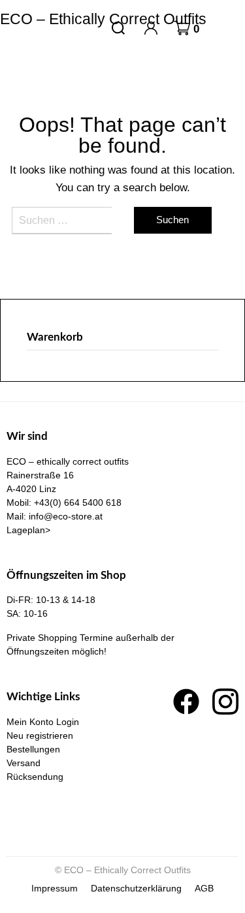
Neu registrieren (40, 735)
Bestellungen (33, 749)
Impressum (54, 888)
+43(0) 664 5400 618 (78, 502)
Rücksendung (35, 776)
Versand (24, 763)
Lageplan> (28, 530)
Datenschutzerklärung (136, 888)
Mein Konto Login (43, 722)
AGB (204, 888)
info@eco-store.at (66, 516)
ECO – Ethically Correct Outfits (103, 18)
